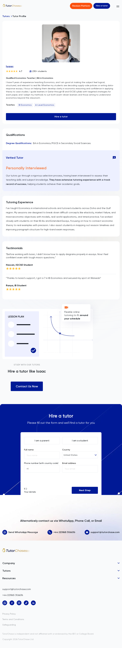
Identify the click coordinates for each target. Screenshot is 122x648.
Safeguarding (9, 625)
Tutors (6, 16)
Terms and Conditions (13, 619)
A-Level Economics (44, 105)
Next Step (85, 490)
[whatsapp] (4, 602)
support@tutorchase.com (105, 532)
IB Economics (25, 105)
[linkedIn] (33, 602)
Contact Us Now (27, 386)
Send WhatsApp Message (23, 532)
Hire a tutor (102, 5)
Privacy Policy (9, 614)
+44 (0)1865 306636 (64, 532)
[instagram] (19, 602)
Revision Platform (81, 6)
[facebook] (12, 602)
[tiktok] (26, 602)
